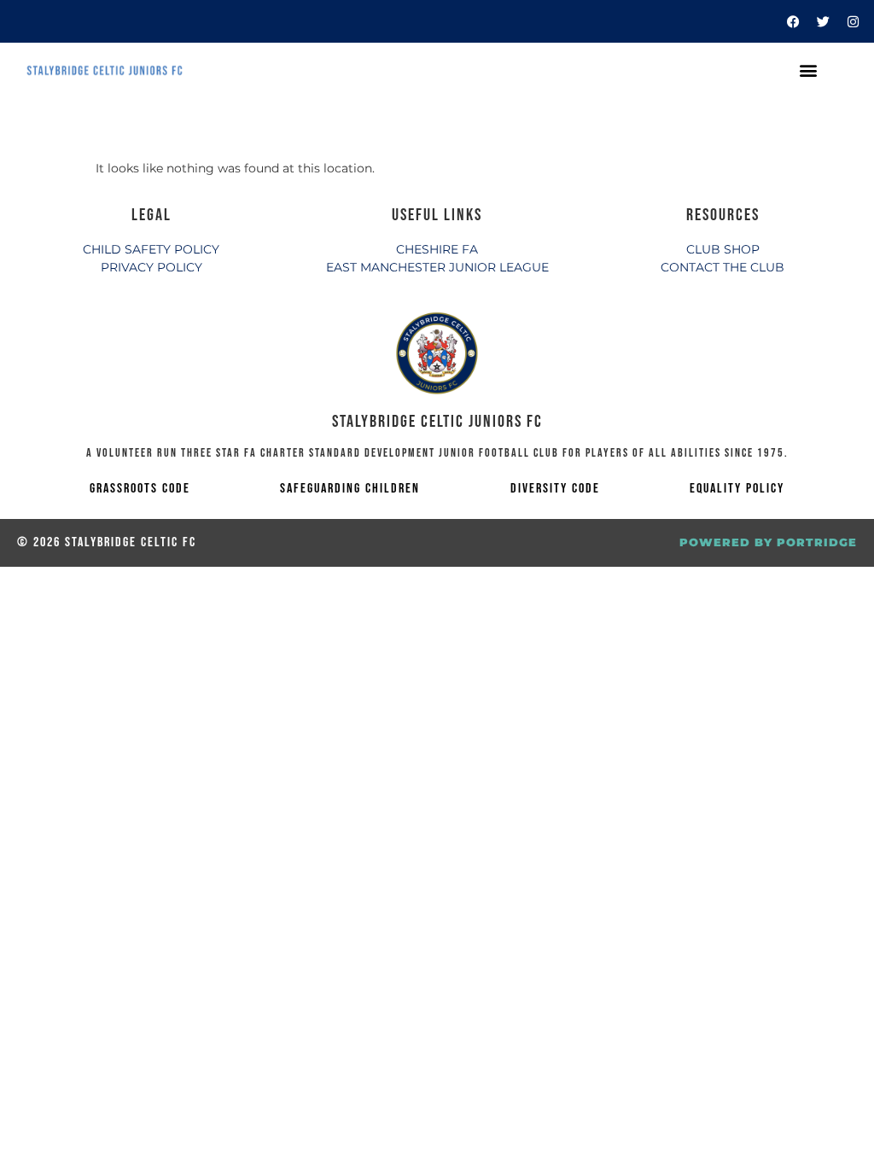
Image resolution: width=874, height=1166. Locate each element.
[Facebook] (793, 21)
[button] (808, 70)
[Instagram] (852, 21)
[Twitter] (823, 21)
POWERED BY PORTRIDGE (768, 542)
